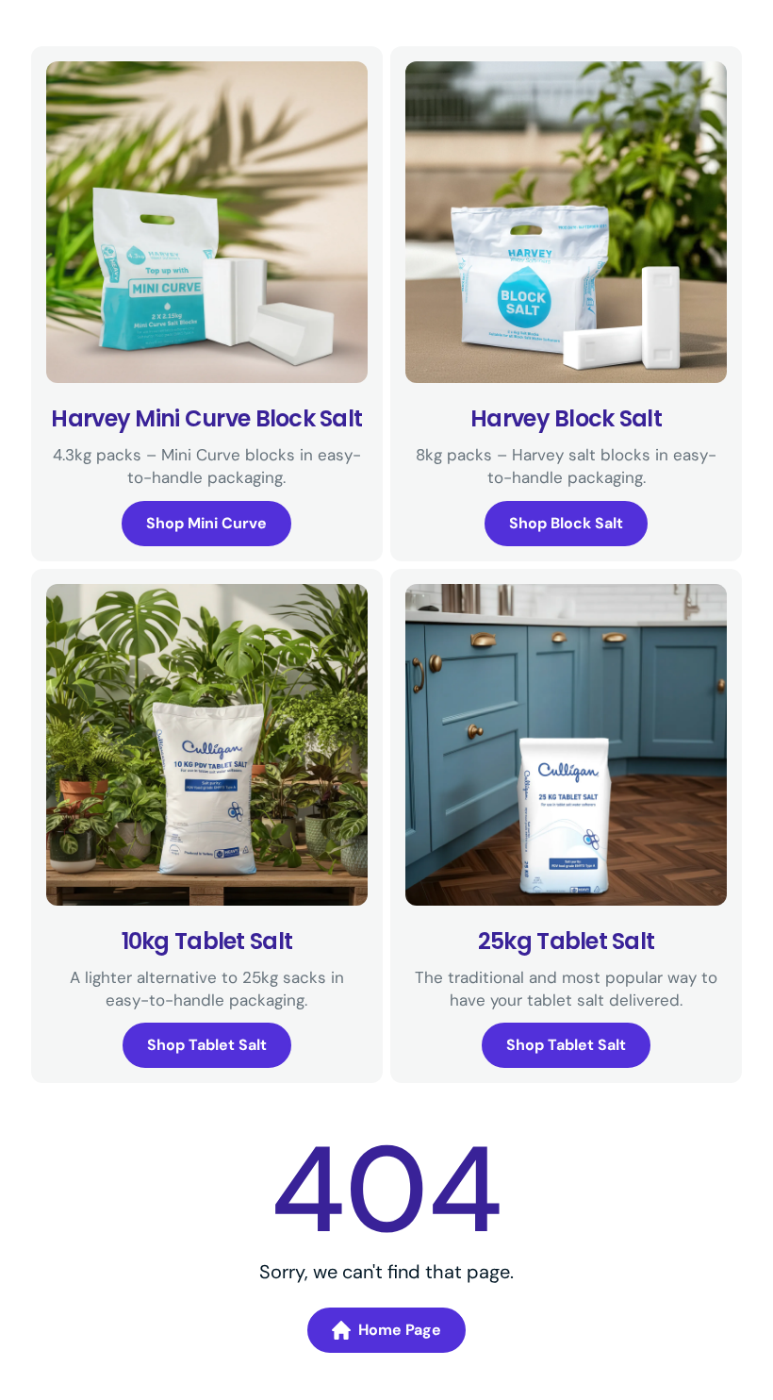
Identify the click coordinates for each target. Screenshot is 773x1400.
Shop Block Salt (566, 523)
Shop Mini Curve (206, 523)
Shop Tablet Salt (207, 1045)
